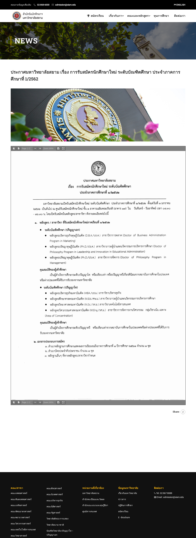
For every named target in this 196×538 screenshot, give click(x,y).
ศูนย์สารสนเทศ (89, 511)
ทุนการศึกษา (161, 15)
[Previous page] (13, 148)
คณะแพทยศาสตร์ (19, 493)
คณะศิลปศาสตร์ (54, 488)
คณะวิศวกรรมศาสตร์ (21, 523)
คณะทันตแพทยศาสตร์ (21, 499)
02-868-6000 (43, 5)
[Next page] (18, 148)
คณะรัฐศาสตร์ (53, 512)
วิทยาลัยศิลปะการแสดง (57, 518)
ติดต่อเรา (179, 15)
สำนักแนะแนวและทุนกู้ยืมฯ (95, 505)
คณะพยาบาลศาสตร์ (20, 517)
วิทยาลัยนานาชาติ (55, 525)
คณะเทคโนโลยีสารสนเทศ (23, 529)
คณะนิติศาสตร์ (54, 506)
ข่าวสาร (122, 499)
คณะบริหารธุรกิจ (55, 500)
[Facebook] (183, 412)
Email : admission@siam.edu (170, 497)
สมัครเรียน (97, 15)
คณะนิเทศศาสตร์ (55, 494)
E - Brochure (124, 517)
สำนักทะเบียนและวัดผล (93, 499)
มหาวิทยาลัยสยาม (90, 493)
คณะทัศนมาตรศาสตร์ (21, 511)
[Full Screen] (63, 148)
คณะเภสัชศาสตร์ (19, 505)
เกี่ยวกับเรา (115, 15)
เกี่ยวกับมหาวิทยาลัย (127, 493)
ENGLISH (180, 5)
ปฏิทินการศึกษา (125, 505)
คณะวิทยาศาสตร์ (19, 535)
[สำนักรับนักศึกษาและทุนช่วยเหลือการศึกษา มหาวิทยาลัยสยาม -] (28, 16)
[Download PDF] (58, 148)
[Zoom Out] (35, 148)
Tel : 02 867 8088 (164, 493)
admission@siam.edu (65, 5)
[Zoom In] (40, 148)
